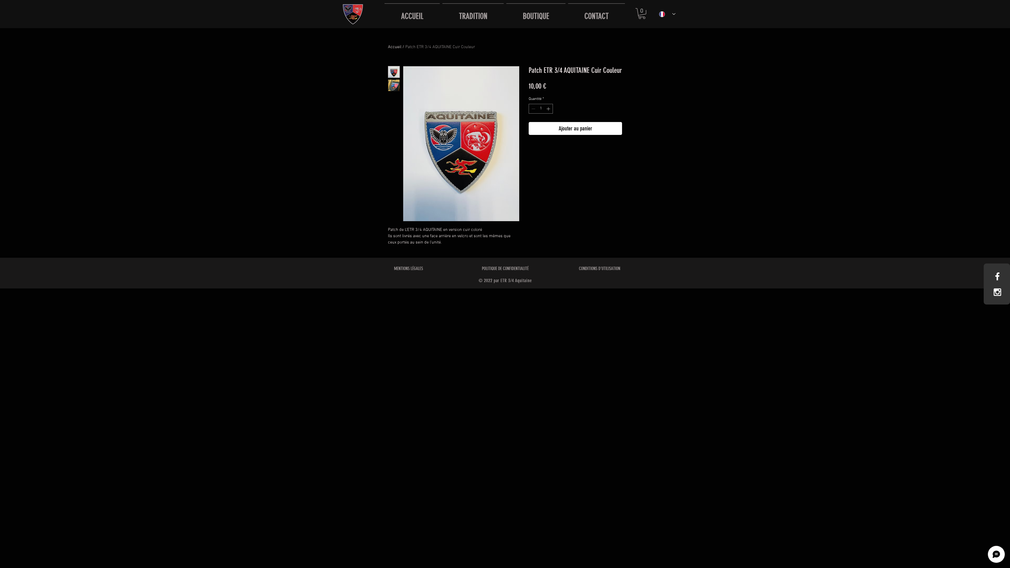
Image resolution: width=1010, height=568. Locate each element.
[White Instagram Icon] (997, 292)
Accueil (394, 47)
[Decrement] (532, 108)
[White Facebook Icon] (997, 276)
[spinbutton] (541, 108)
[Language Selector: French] (667, 14)
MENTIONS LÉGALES (408, 268)
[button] (641, 13)
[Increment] (549, 108)
